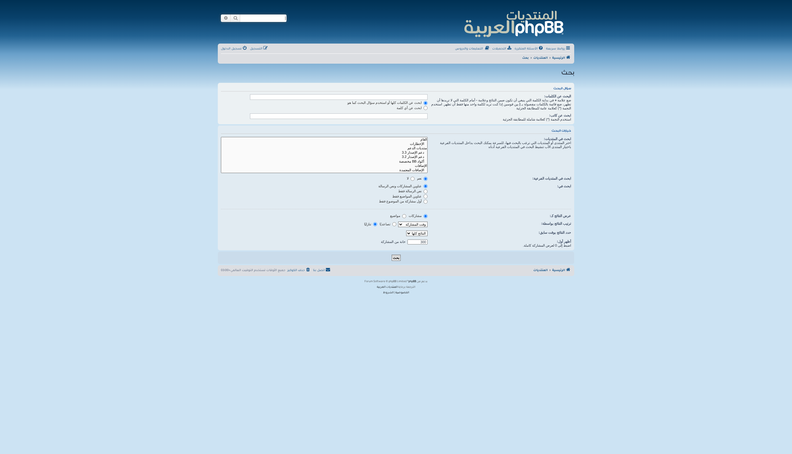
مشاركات (416, 216)
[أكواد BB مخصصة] (324, 161)
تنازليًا (368, 224)
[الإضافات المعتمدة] (324, 170)
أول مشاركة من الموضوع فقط (401, 201)
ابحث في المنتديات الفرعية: (551, 178)
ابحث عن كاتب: (560, 115)
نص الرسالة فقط (410, 191)
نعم (420, 178)
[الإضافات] (324, 166)
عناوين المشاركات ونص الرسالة (400, 186)
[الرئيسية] (513, 23)
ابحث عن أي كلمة (410, 108)
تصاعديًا (385, 224)
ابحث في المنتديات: (557, 139)
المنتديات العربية (387, 287)
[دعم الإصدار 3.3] (324, 153)
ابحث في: (564, 186)
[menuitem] (529, 49)
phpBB (412, 281)
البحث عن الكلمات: (557, 96)
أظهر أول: (564, 241)
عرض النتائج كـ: (560, 216)
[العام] (324, 140)
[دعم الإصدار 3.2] (324, 157)
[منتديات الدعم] (324, 148)
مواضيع (395, 216)
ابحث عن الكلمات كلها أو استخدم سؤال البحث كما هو (385, 102)
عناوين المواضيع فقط (407, 196)
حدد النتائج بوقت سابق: (555, 232)
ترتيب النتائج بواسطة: (556, 223)
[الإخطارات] (324, 144)
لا (408, 178)
